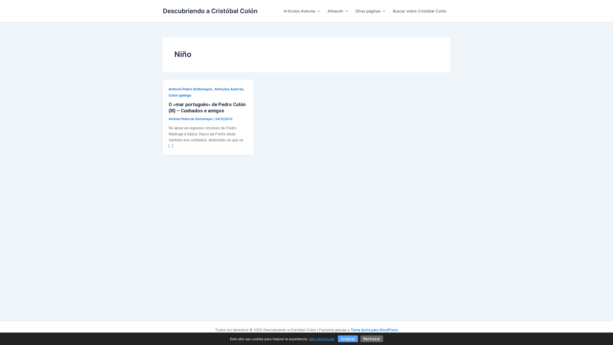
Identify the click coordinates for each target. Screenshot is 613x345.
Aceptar (348, 338)
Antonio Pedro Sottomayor (190, 89)
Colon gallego (180, 95)
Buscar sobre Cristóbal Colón (419, 11)
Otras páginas (367, 11)
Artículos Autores (299, 11)
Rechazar (371, 338)
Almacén (335, 11)
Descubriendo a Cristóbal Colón (210, 11)
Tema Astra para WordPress (374, 330)
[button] (317, 11)
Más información (322, 339)
